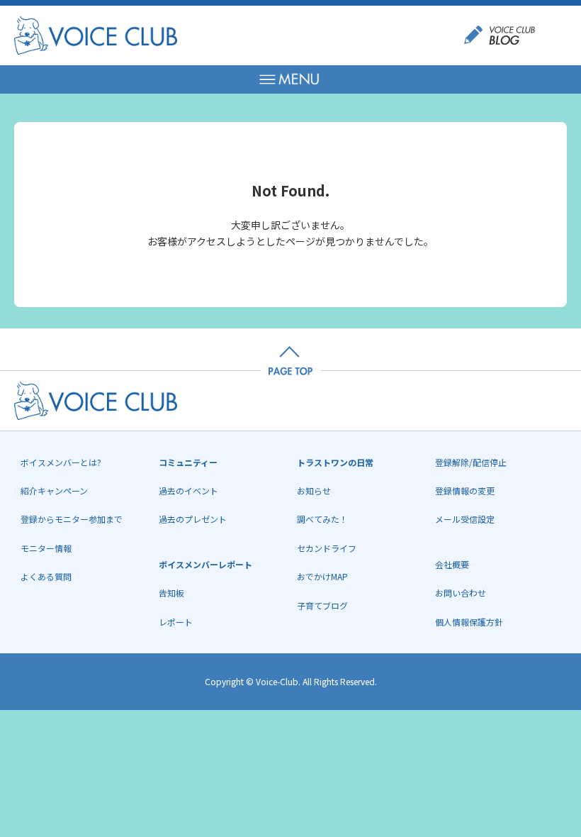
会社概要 (452, 564)
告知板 (171, 593)
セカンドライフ (326, 548)
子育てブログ (322, 605)
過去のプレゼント (193, 519)
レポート (176, 622)
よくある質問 (46, 576)
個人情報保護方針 (469, 622)
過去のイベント (188, 490)
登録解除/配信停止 (471, 462)
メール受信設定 (465, 519)
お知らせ (314, 490)
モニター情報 (46, 548)
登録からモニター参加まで (72, 519)
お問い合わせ (460, 593)
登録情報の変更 (465, 490)
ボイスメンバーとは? (61, 462)
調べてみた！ (322, 519)
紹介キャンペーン (54, 490)
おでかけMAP (322, 576)
